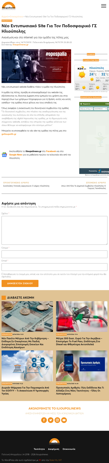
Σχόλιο (5, 213)
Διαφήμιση (53, 449)
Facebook (51, 151)
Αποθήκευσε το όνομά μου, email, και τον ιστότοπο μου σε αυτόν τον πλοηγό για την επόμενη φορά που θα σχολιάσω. (54, 275)
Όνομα (5, 248)
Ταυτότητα (39, 449)
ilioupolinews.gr (20, 44)
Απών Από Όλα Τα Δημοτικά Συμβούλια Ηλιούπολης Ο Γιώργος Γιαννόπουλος (83, 185)
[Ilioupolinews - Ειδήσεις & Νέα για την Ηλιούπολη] (9, 6)
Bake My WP (56, 460)
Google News (15, 154)
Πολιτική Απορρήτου (11, 454)
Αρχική (5, 16)
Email (5, 260)
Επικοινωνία (69, 449)
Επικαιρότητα (16, 16)
